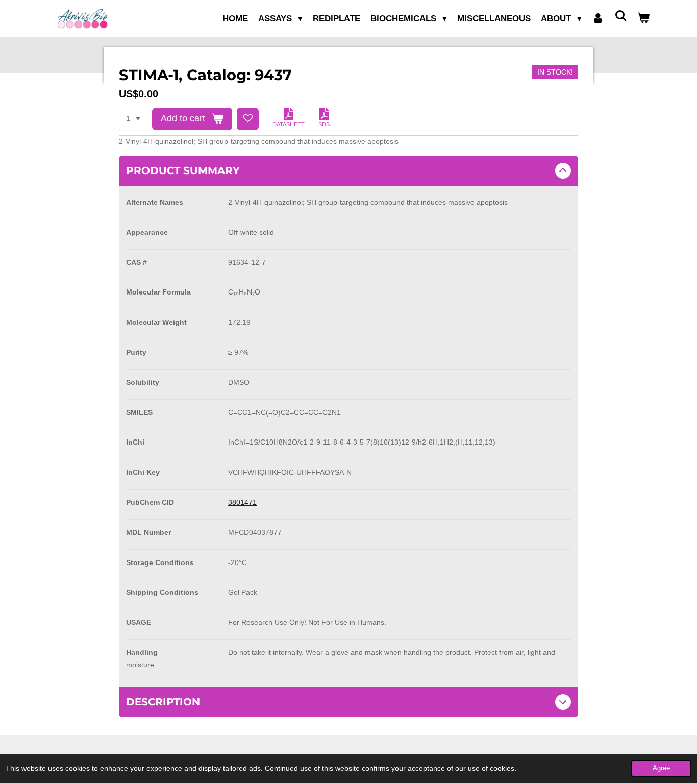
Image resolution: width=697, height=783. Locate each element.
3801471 (242, 502)
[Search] (620, 16)
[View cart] (643, 19)
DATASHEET (288, 124)
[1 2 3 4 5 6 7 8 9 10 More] (133, 119)
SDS (324, 124)
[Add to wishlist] (248, 119)
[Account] (598, 19)
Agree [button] (661, 768)
